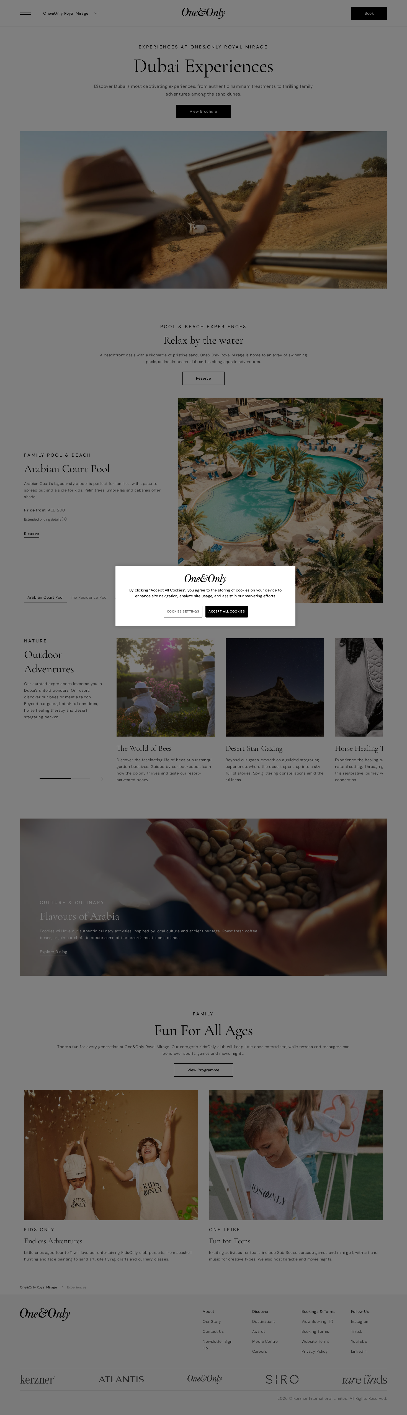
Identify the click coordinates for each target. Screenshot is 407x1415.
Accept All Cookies (226, 611)
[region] (205, 596)
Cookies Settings (183, 611)
